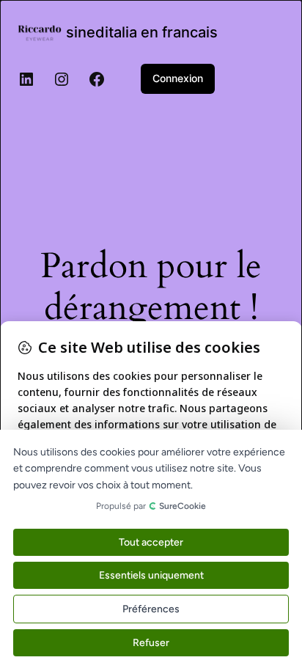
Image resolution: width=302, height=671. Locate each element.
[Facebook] (97, 79)
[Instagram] (61, 79)
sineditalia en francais (142, 32)
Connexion (177, 78)
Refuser (151, 643)
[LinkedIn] (26, 79)
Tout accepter (151, 542)
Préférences (151, 609)
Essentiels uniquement (151, 575)
